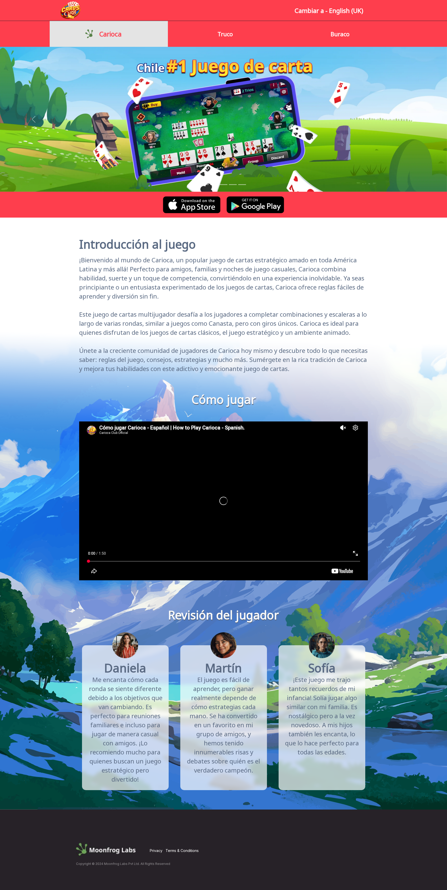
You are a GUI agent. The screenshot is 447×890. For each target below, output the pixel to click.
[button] (33, 119)
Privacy (156, 850)
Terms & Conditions (182, 850)
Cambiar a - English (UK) (329, 10)
